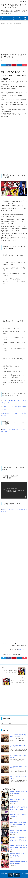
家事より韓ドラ (22, 649)
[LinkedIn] (19, 65)
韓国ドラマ (23, 645)
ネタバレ (23, 643)
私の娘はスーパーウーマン (15, 23)
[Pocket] (24, 65)
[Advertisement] (14, 40)
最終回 (18, 645)
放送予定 (14, 645)
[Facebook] (8, 65)
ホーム (3, 23)
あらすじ (18, 643)
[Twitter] (3, 65)
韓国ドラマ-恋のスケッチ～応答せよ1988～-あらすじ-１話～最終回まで (18, 847)
